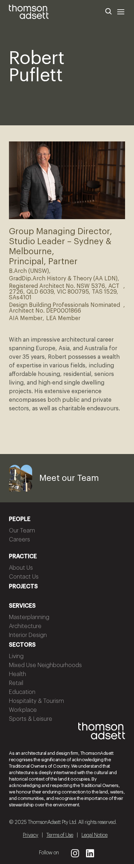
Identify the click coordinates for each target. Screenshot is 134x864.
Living (16, 656)
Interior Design (28, 635)
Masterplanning (29, 617)
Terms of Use (59, 835)
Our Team (22, 531)
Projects (23, 586)
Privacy (30, 835)
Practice (23, 556)
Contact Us (24, 577)
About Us (21, 568)
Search (108, 12)
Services (22, 606)
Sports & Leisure (30, 719)
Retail (16, 683)
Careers (19, 539)
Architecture (25, 626)
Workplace (23, 710)
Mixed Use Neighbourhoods (45, 665)
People (19, 519)
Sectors (22, 645)
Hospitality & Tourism (36, 701)
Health (17, 674)
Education (22, 692)
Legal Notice (94, 835)
